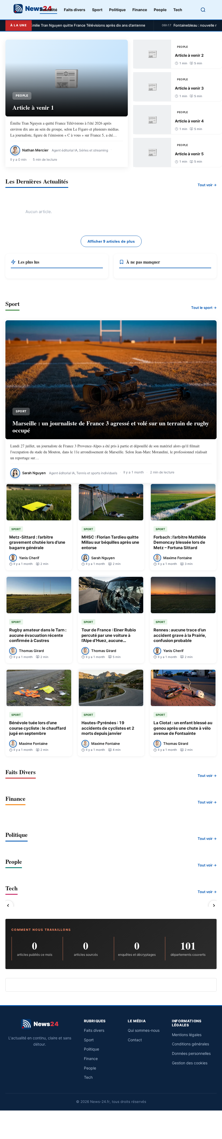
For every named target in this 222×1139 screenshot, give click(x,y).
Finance (139, 9)
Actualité (48, 9)
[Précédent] (8, 905)
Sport (97, 9)
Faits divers (74, 9)
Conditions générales (190, 1044)
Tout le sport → (204, 307)
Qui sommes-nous (143, 1030)
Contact (135, 1039)
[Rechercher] (203, 9)
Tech (177, 9)
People (160, 9)
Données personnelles (191, 1053)
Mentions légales (186, 1034)
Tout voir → (207, 185)
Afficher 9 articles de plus (111, 241)
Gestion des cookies (189, 1063)
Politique (117, 9)
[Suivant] (213, 905)
